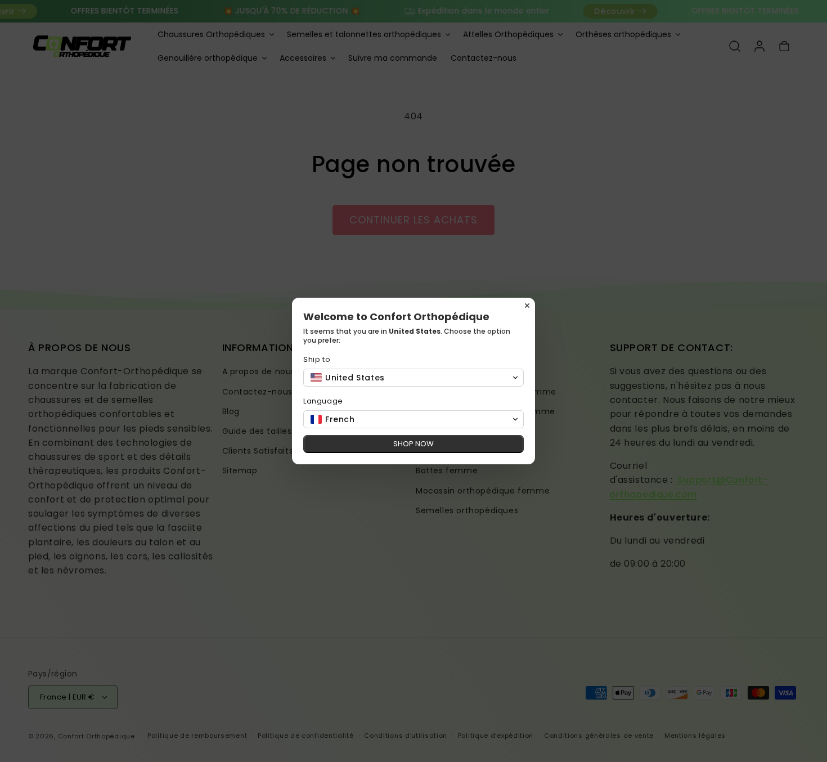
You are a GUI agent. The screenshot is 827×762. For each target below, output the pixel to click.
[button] (413, 378)
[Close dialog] (527, 305)
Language (323, 401)
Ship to (316, 359)
